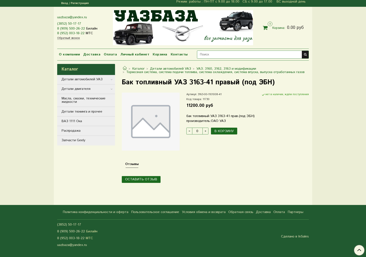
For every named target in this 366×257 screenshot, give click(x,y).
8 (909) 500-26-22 (71, 28)
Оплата (110, 54)
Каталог (138, 68)
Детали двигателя (75, 88)
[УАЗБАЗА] (183, 27)
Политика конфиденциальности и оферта (95, 212)
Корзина (160, 54)
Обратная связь (240, 212)
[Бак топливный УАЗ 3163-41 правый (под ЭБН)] (151, 121)
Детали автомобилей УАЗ (170, 68)
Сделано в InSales (295, 236)
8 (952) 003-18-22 (71, 33)
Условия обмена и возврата (204, 212)
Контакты (179, 54)
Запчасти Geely (73, 140)
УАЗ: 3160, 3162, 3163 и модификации (226, 68)
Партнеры (295, 212)
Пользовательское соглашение (155, 212)
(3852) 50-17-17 (69, 23)
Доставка (91, 54)
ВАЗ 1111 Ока (71, 121)
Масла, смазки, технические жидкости (83, 100)
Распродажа (70, 130)
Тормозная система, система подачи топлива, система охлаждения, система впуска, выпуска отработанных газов (215, 72)
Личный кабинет (134, 54)
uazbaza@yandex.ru (72, 17)
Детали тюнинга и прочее (81, 111)
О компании (69, 54)
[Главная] (125, 68)
